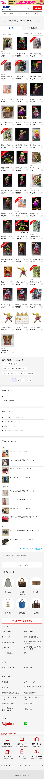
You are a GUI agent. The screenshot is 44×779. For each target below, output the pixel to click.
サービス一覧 (5, 765)
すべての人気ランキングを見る (30, 549)
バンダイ (7, 396)
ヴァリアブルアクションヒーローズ (14, 368)
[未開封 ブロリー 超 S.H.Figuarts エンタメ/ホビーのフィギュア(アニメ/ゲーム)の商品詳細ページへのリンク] (22, 226)
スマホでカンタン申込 (7, 757)
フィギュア (12, 422)
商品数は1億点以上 (7, 745)
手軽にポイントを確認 (36, 757)
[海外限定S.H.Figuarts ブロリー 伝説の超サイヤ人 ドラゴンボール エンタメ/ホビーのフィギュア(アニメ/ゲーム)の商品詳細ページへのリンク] (36, 112)
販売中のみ (28, 33)
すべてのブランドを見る (22, 621)
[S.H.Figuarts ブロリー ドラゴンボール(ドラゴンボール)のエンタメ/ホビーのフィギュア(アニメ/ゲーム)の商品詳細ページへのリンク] (36, 134)
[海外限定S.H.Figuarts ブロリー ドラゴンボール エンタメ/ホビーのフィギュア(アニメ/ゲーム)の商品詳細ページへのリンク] (36, 66)
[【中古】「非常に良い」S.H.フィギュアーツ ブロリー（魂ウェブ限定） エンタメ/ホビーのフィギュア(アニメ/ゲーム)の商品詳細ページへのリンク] (36, 317)
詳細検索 (34, 28)
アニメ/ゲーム (13, 417)
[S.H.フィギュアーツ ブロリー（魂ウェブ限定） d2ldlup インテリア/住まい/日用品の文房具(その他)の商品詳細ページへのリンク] (22, 271)
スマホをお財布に (21, 757)
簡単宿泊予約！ (36, 745)
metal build (30, 373)
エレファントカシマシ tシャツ (13, 373)
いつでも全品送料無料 (22, 745)
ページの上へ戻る (22, 565)
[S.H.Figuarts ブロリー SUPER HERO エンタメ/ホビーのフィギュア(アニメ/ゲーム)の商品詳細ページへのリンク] (22, 66)
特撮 (10, 426)
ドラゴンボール (19, 97)
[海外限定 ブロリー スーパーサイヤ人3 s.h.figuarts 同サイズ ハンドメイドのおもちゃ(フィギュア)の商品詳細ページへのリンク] (22, 249)
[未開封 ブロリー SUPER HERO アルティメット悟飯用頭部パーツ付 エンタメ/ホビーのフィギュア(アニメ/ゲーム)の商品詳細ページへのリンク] (7, 157)
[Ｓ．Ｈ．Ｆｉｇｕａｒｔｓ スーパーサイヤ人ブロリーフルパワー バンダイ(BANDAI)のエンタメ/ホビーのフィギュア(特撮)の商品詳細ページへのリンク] (36, 157)
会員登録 (38, 8)
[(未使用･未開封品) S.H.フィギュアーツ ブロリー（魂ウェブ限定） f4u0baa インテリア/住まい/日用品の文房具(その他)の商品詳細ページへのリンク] (7, 317)
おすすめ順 (37, 33)
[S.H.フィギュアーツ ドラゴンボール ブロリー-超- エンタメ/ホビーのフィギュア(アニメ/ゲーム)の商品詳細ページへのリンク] (7, 134)
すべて (11, 28)
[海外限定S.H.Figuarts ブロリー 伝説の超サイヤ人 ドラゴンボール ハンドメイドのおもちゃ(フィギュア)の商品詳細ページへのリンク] (36, 89)
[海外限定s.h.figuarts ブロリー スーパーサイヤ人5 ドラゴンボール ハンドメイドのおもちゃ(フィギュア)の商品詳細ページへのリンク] (36, 249)
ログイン (28, 8)
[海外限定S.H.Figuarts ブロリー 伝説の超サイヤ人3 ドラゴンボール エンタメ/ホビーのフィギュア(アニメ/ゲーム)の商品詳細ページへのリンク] (22, 157)
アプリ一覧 (26, 765)
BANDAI (3, 51)
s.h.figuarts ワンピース (10, 364)
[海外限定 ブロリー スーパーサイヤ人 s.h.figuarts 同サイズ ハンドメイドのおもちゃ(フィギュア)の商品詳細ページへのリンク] (22, 112)
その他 (13, 430)
